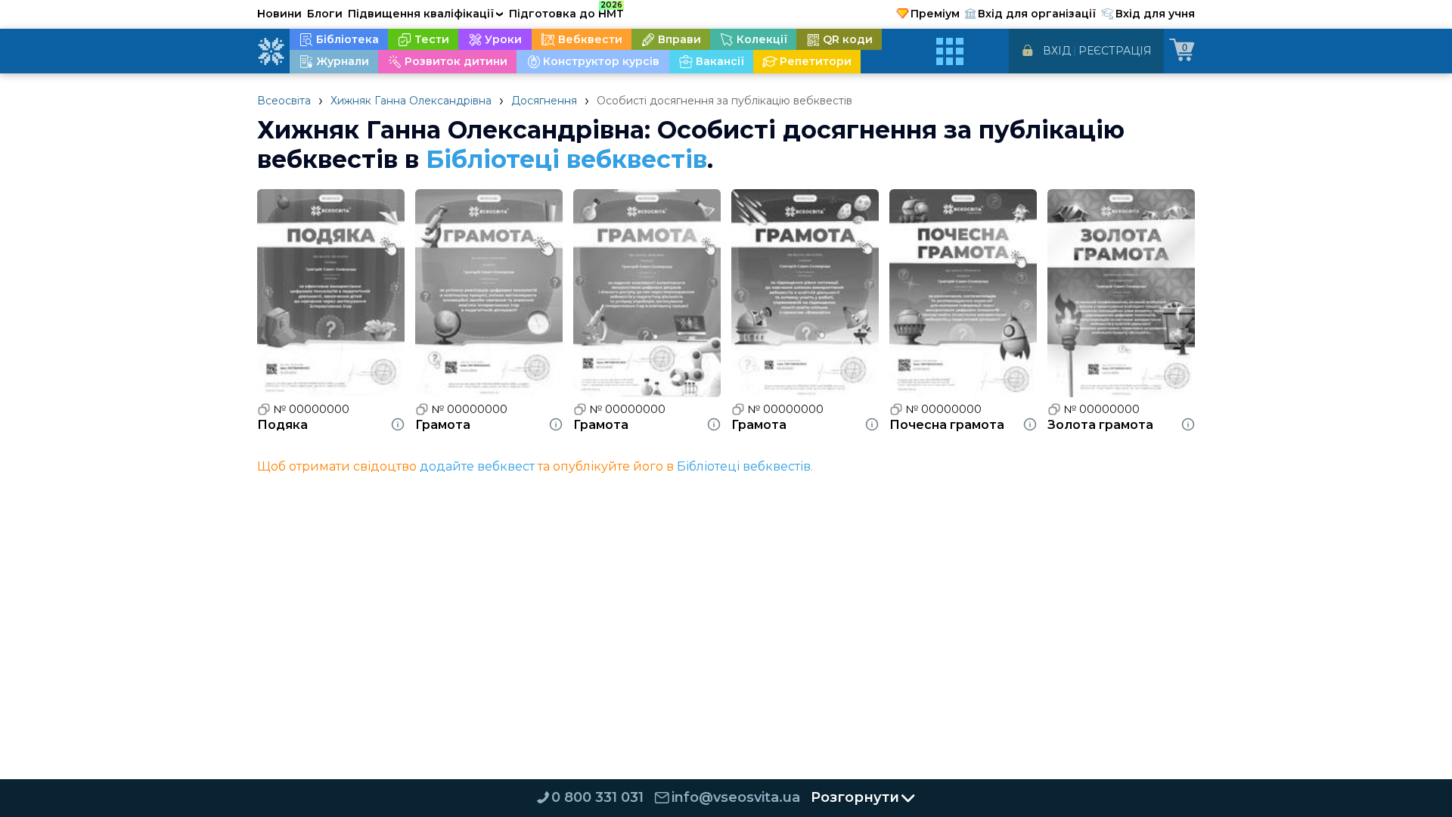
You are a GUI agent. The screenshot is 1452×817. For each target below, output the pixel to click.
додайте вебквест (477, 466)
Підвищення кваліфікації (426, 13)
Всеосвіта (284, 100)
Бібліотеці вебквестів (566, 159)
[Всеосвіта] (270, 51)
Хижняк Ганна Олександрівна (411, 100)
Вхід (1057, 50)
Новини (279, 13)
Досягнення (544, 100)
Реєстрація (1115, 50)
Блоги (325, 13)
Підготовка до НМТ (566, 11)
